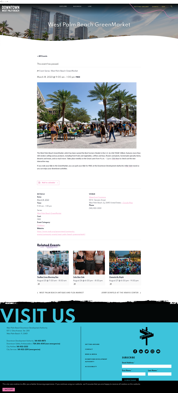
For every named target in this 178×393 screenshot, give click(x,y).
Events (155, 6)
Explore (63, 6)
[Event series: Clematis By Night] (110, 284)
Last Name (153, 371)
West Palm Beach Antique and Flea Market (61, 293)
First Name (127, 371)
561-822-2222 (22, 347)
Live (89, 6)
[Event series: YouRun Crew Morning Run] (38, 284)
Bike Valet (129, 166)
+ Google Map (127, 203)
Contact (89, 349)
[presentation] (53, 262)
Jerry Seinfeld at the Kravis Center (120, 293)
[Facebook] (135, 353)
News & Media (91, 354)
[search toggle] (171, 6)
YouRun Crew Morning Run (47, 277)
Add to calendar (48, 183)
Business (77, 6)
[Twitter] (147, 353)
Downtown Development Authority (96, 360)
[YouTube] (158, 353)
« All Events (42, 56)
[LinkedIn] (141, 353)
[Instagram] (152, 353)
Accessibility (91, 366)
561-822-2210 (23, 349)
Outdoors (40, 225)
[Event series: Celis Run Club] (74, 284)
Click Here (115, 159)
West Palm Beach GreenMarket (49, 213)
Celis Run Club (78, 277)
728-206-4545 (39, 344)
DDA (163, 6)
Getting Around (141, 6)
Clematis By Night (116, 277)
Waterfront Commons (97, 197)
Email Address (128, 363)
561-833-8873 (40, 341)
